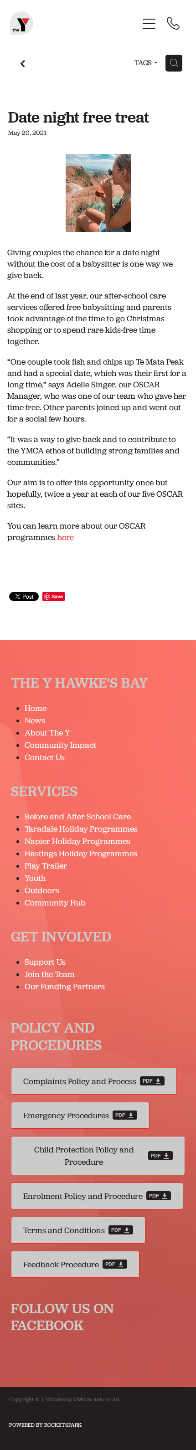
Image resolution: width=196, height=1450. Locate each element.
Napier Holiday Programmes (77, 841)
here (65, 537)
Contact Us (45, 757)
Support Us (45, 962)
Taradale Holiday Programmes (82, 828)
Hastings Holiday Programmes (81, 853)
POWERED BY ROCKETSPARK (45, 1424)
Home (35, 708)
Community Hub (55, 902)
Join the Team (50, 974)
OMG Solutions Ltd (96, 1399)
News (35, 720)
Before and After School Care (78, 816)
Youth (35, 878)
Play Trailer (46, 865)
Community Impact (60, 745)
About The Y (47, 732)
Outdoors (42, 890)
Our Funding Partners (65, 986)
